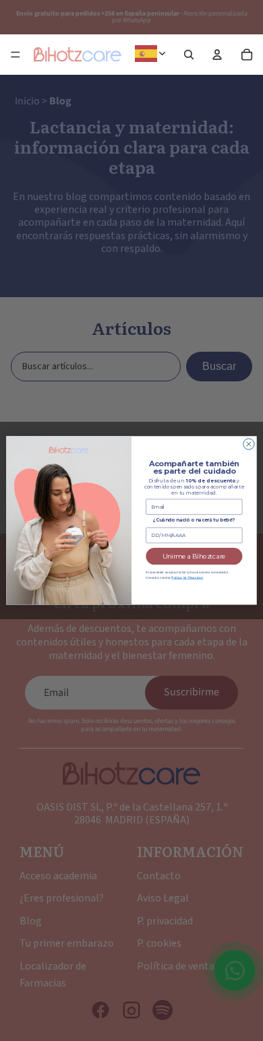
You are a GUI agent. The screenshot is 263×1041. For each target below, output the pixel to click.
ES (167, 54)
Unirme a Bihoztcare (194, 556)
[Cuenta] (217, 54)
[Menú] (15, 54)
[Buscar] (189, 54)
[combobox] (153, 54)
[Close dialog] (248, 444)
